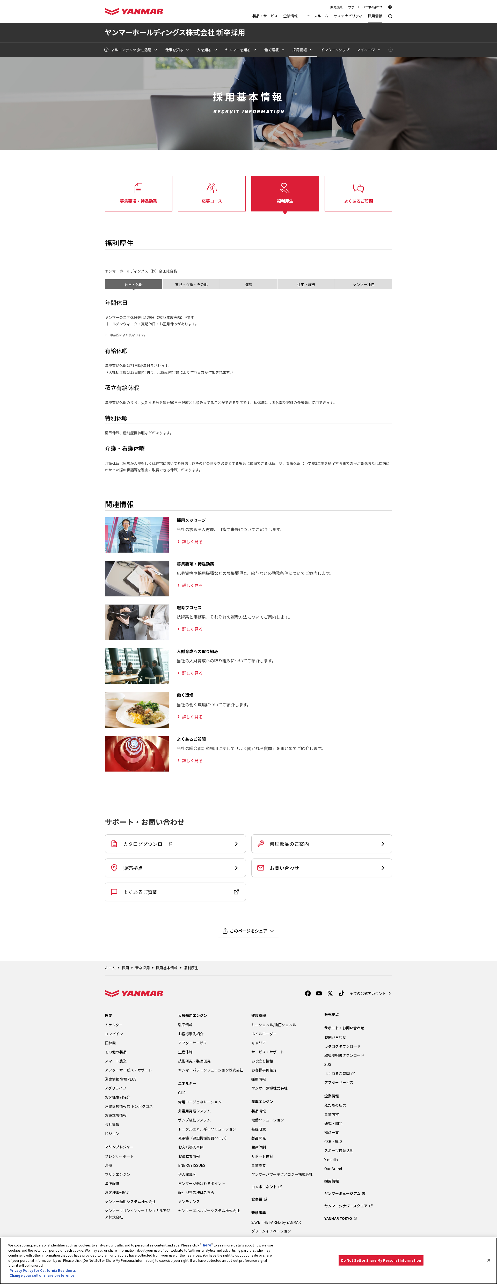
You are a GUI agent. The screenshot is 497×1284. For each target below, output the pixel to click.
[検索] (390, 18)
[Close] (488, 1260)
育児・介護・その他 (191, 284)
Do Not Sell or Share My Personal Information (381, 1260)
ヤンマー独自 (364, 284)
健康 (248, 284)
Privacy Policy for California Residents (43, 1270)
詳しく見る (192, 541)
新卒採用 (142, 967)
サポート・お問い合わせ (365, 7)
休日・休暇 (134, 284)
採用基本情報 (167, 967)
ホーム (110, 967)
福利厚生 (191, 967)
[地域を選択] (390, 7)
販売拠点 (336, 7)
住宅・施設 (306, 284)
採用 (125, 967)
